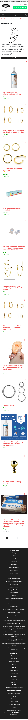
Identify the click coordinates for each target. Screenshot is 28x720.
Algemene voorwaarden (14, 603)
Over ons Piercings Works (14, 578)
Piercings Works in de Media (14, 617)
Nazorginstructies (14, 584)
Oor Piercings (14, 19)
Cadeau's (14, 555)
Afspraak (14, 558)
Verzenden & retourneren (14, 612)
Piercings (6, 19)
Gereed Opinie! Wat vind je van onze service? (14, 620)
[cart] (26, 15)
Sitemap (14, 615)
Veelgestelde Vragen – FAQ (14, 623)
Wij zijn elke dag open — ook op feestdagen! (14, 609)
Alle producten (14, 656)
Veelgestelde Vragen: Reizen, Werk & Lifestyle (14, 629)
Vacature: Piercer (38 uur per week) (14, 631)
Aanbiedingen (14, 658)
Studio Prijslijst (14, 573)
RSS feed (14, 664)
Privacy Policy (14, 606)
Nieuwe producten (14, 661)
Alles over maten (14, 592)
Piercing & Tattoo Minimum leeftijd (14, 598)
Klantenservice (14, 570)
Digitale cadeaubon (14, 670)
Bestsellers (14, 561)
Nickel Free (14, 601)
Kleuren (14, 595)
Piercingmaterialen (14, 567)
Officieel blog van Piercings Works (14, 687)
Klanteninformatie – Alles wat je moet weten (14, 626)
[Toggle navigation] (3, 15)
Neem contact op (20, 7)
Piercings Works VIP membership (14, 581)
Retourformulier (14, 587)
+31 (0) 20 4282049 (23, 4)
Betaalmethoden (14, 576)
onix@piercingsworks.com (14, 710)
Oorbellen (22, 19)
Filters (13, 58)
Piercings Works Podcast (14, 590)
